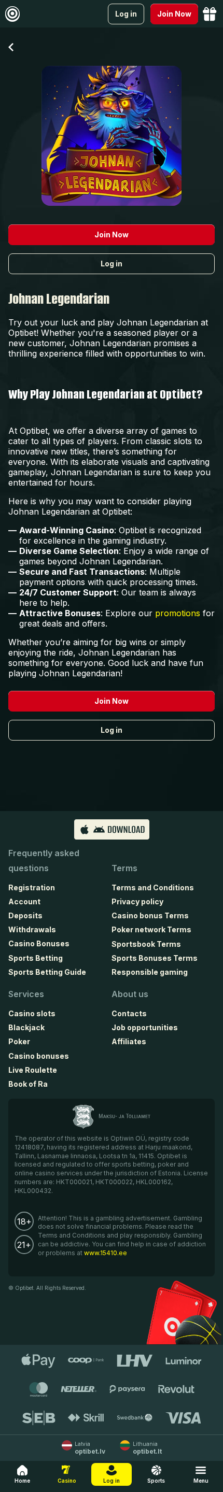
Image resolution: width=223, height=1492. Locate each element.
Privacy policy (137, 901)
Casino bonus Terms (150, 915)
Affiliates (129, 1041)
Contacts (129, 1013)
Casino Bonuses (38, 943)
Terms (124, 868)
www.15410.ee (105, 1253)
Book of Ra (28, 1083)
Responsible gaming (150, 972)
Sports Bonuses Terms (155, 958)
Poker (19, 1041)
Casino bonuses (38, 1055)
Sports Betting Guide (47, 972)
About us (130, 994)
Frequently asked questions (43, 860)
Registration (31, 887)
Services (26, 994)
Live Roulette (32, 1069)
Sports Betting (35, 958)
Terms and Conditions (153, 887)
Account (24, 901)
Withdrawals (32, 929)
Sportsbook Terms (146, 944)
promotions (177, 613)
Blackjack (26, 1027)
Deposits (25, 915)
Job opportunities (145, 1027)
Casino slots (31, 1013)
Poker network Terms (151, 929)
